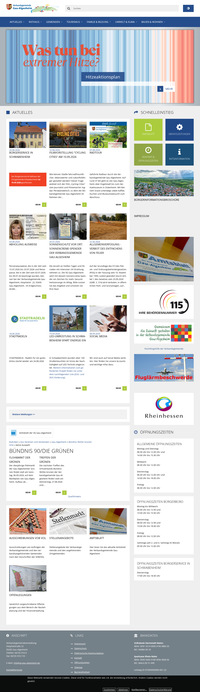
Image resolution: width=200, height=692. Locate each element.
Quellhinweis (74, 496)
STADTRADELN (18, 336)
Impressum (141, 216)
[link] (27, 164)
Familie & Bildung (97, 22)
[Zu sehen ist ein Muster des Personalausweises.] (27, 226)
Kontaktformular (14, 669)
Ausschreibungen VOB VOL (27, 538)
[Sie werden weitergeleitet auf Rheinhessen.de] (164, 407)
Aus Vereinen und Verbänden (34, 442)
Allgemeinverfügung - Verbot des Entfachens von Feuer (106, 249)
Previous (15, 66)
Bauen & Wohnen (152, 22)
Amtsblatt (97, 538)
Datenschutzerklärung (160, 689)
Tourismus (73, 22)
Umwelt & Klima (125, 22)
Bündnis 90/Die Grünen (80, 442)
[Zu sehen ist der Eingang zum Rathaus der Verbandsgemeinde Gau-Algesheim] (27, 135)
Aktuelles (16, 22)
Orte (11, 445)
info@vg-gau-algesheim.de (27, 663)
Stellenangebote (61, 538)
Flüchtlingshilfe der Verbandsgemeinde (164, 348)
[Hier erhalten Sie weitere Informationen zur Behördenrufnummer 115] (164, 301)
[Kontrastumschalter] (188, 8)
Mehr (38, 204)
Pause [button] (184, 33)
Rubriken (13, 442)
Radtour (96, 152)
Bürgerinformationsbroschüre (156, 199)
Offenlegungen (20, 595)
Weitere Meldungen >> (23, 414)
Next (184, 66)
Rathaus (34, 22)
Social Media (98, 336)
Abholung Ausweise (23, 244)
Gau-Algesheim (59, 442)
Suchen (68, 8)
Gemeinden (53, 22)
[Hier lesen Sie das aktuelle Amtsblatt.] (164, 258)
